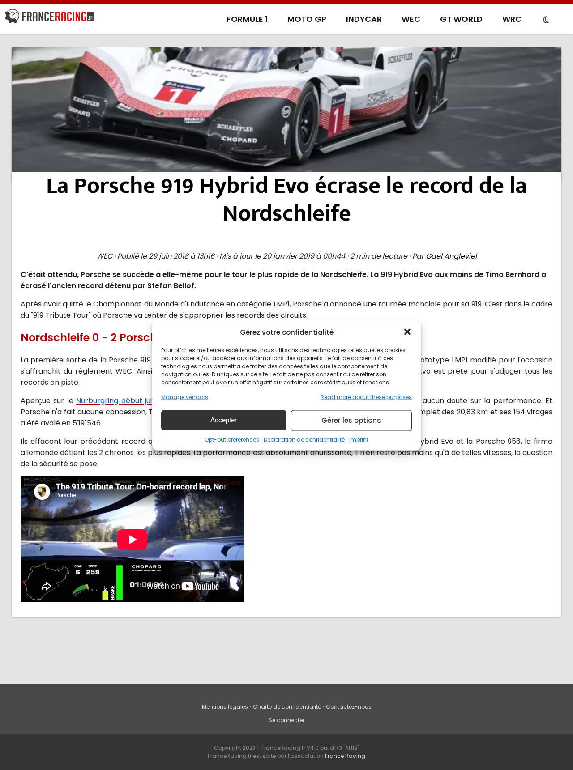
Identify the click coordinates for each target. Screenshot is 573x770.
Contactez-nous (349, 706)
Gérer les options (351, 420)
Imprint (358, 439)
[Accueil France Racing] (49, 18)
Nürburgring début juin (116, 401)
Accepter (223, 420)
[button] (407, 332)
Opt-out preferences (232, 439)
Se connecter (286, 720)
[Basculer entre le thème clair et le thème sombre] (546, 20)
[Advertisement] (286, 114)
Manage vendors (184, 396)
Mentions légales (225, 706)
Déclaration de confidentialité (304, 439)
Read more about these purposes (366, 396)
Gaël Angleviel (451, 256)
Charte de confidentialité (287, 706)
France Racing (345, 756)
